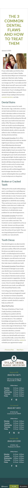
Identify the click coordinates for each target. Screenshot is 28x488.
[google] (16, 399)
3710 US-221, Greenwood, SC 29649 (14, 413)
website (21, 340)
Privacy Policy (20, 480)
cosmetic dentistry (7, 97)
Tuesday (7, 390)
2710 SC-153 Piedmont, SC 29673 (14, 446)
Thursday (7, 394)
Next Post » (20, 350)
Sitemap (14, 480)
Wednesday (8, 392)
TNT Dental (20, 482)
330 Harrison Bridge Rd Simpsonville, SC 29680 (14, 379)
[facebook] (11, 399)
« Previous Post (9, 350)
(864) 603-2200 (14, 441)
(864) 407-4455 (14, 408)
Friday (6, 396)
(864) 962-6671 (14, 375)
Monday (6, 388)
